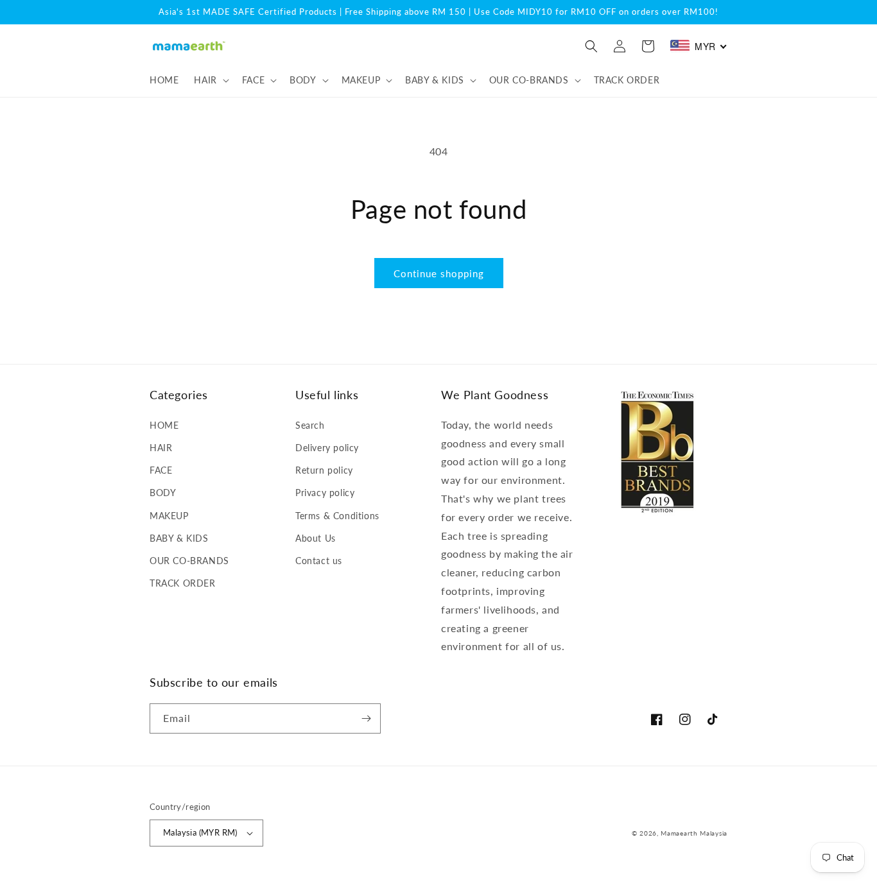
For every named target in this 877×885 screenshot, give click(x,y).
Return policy (324, 470)
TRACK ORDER (183, 583)
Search (310, 425)
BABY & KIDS (179, 538)
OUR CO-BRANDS (189, 560)
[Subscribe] (366, 718)
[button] (210, 80)
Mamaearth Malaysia (694, 833)
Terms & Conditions (337, 515)
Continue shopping (439, 273)
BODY (163, 492)
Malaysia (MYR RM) (200, 832)
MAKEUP (169, 515)
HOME (164, 425)
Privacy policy (324, 492)
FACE (161, 470)
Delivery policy (327, 447)
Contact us (318, 560)
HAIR (161, 447)
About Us (315, 538)
